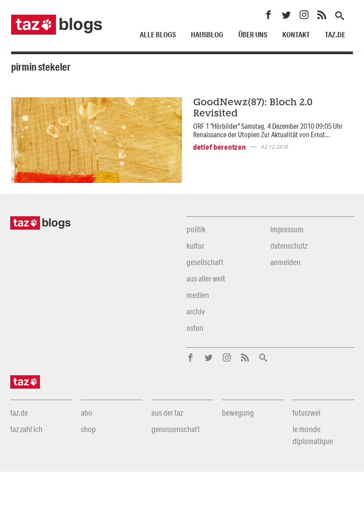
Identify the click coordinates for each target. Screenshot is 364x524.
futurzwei (306, 412)
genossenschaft (175, 429)
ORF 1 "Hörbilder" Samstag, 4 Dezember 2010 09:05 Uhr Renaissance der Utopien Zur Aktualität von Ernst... (268, 130)
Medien (197, 295)
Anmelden (285, 262)
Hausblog (207, 34)
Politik (196, 229)
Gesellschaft (204, 262)
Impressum (287, 229)
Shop (88, 429)
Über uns (252, 34)
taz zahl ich (26, 429)
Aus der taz (167, 412)
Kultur (195, 245)
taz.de (335, 34)
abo (86, 412)
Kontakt (296, 34)
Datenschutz (288, 245)
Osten (194, 328)
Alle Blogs (158, 34)
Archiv (195, 311)
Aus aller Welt (205, 278)
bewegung (238, 412)
